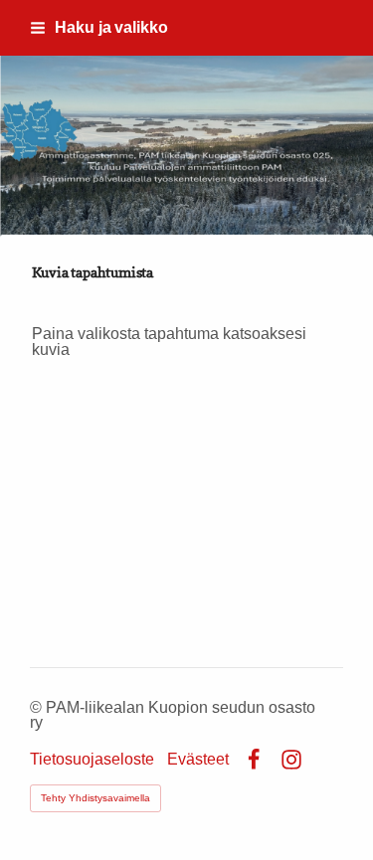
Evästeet (198, 760)
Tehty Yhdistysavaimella (95, 797)
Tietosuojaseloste (92, 760)
